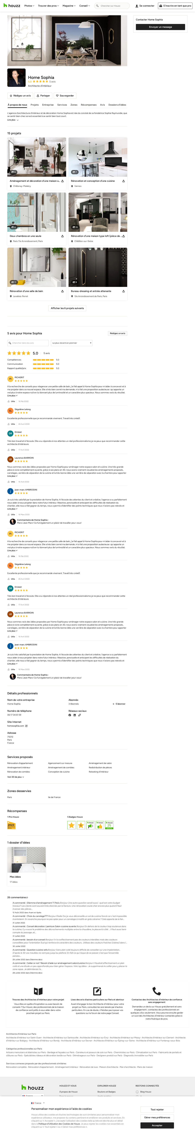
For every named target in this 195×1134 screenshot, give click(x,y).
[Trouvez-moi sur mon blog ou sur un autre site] (79, 714)
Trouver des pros (47, 5)
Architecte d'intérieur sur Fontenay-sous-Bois (158, 1040)
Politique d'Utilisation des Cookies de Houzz (59, 1124)
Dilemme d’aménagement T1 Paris (43, 903)
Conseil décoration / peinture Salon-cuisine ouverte (51, 926)
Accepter (157, 1125)
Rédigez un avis (117, 333)
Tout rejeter (157, 1109)
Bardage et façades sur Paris (60, 1052)
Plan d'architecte (128, 1067)
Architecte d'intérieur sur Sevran (76, 1040)
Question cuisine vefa (37, 950)
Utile (13, 401)
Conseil (83, 5)
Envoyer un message (160, 26)
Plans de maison (145, 1067)
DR (10, 433)
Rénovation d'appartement (41, 1067)
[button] (71, 343)
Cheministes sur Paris (124, 1052)
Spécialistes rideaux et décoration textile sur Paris (47, 1055)
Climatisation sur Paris (146, 1052)
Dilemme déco (36, 960)
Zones (74, 104)
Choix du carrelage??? (37, 916)
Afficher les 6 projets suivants (67, 308)
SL (10, 410)
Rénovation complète (16, 1067)
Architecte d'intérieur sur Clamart (158, 1037)
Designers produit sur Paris (109, 1055)
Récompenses (88, 104)
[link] (12, 395)
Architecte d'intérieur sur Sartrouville (60, 1037)
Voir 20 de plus (14, 777)
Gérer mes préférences (157, 1117)
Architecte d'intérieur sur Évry (94, 1037)
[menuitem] (29, 5)
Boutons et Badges (107, 1092)
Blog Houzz (145, 1092)
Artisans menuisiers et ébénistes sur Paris (26, 1052)
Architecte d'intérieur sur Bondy (44, 1040)
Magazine (68, 5)
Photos (28, 5)
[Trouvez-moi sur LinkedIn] (74, 714)
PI (10, 378)
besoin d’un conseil (36, 939)
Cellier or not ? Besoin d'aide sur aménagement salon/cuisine (56, 963)
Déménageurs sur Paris (84, 1055)
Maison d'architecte (108, 1067)
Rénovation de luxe (89, 1067)
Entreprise (48, 104)
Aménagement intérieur (66, 1067)
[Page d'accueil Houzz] (11, 5)
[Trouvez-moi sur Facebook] (70, 714)
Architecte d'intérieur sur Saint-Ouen (24, 1037)
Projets (35, 104)
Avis (102, 104)
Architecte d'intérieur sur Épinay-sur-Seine (114, 1040)
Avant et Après (35, 913)
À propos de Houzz (68, 1092)
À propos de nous (17, 104)
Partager (45, 95)
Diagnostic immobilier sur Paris (138, 1055)
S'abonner (120, 704)
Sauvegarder (67, 95)
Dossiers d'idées (117, 104)
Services (62, 104)
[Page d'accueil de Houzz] (32, 1087)
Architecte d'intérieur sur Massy (125, 1037)
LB (10, 459)
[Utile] (8, 401)
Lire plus (11, 120)
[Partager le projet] (62, 181)
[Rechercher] (97, 6)
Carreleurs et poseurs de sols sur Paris (94, 1052)
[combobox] (112, 6)
